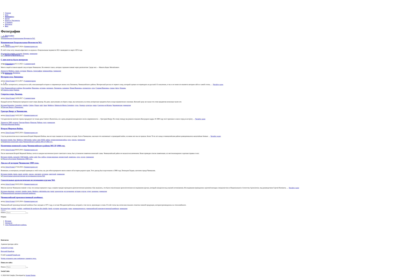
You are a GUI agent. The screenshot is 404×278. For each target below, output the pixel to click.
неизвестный (63, 157)
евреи (17, 71)
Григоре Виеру (24, 122)
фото (117, 88)
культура (89, 105)
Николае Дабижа (36, 122)
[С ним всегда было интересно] (12, 55)
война (48, 140)
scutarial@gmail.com (13, 255)
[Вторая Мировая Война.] (10, 124)
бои (39, 157)
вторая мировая (52, 157)
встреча (15, 122)
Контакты (8, 24)
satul (38, 140)
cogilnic (19, 208)
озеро (95, 105)
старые (112, 88)
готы (76, 105)
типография (37, 71)
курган (83, 191)
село (93, 88)
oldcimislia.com (44, 191)
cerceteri (18, 191)
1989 (10, 122)
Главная (8, 13)
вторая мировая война (59, 140)
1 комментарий (29, 64)
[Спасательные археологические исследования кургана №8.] (23, 176)
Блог (6, 15)
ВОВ (43, 140)
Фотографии (9, 17)
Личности (4, 71)
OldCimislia (28, 140)
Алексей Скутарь (7, 248)
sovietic (25, 174)
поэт (44, 122)
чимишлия (33, 54)
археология (59, 191)
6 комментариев (30, 81)
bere (8, 208)
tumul (52, 191)
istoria (15, 174)
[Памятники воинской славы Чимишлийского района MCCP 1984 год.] (27, 142)
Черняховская (117, 105)
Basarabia (10, 105)
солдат (83, 157)
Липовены (58, 88)
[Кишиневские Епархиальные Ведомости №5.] (18, 38)
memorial (16, 157)
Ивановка (35, 88)
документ (38, 174)
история (19, 54)
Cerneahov (18, 105)
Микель (29, 71)
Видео (7, 18)
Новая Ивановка (76, 88)
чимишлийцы (47, 71)
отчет (89, 191)
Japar (45, 105)
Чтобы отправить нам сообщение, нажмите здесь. (18, 258)
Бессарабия (11, 54)
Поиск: (3, 212)
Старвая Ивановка (102, 88)
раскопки (95, 191)
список (74, 140)
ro (5, 26)
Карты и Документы (12, 20)
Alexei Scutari (10, 46)
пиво (70, 208)
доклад (31, 174)
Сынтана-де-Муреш (104, 105)
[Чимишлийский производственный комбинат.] (18, 193)
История (4, 54)
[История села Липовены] (10, 73)
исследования (69, 191)
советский (52, 174)
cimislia (25, 105)
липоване (49, 88)
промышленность (79, 208)
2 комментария (29, 98)
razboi (34, 140)
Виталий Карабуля (7, 251)
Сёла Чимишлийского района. (12, 88)
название (65, 88)
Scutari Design (30, 275)
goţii (41, 105)
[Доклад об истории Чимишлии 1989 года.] (17, 159)
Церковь (26, 54)
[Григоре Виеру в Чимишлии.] (12, 107)
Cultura (31, 105)
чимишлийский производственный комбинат (102, 208)
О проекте (8, 22)
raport (20, 174)
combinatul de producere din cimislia (35, 208)
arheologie (10, 191)
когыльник (64, 208)
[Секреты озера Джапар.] (10, 90)
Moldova (11, 71)
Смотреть (4, 36)
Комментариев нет (31, 46)
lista (14, 140)
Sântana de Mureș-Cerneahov (64, 105)
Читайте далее (218, 84)
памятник (72, 157)
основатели (86, 88)
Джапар (82, 105)
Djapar (36, 105)
